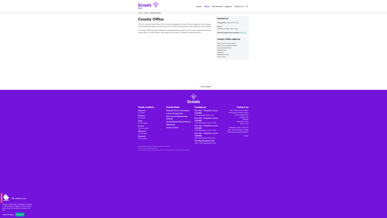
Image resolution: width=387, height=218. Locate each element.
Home (199, 6)
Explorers (142, 131)
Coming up (200, 107)
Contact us (238, 6)
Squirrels (142, 110)
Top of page (205, 86)
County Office (155, 13)
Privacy (154, 146)
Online (246, 136)
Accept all (19, 214)
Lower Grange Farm (174, 113)
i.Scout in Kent (172, 127)
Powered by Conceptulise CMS (147, 148)
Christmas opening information (237, 132)
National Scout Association (177, 110)
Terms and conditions (163, 146)
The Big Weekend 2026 (204, 141)
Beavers (141, 115)
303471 (243, 32)
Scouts (141, 126)
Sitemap (148, 146)
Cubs (140, 121)
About (146, 13)
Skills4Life (170, 124)
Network (141, 136)
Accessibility (142, 146)
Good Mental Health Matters (178, 122)
